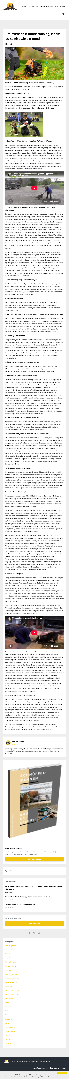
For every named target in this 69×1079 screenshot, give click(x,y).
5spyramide (9, 954)
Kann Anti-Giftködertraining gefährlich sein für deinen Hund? (27, 897)
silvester (8, 1015)
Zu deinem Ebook (34, 859)
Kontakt (62, 6)
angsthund (9, 958)
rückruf (8, 1007)
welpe (7, 1035)
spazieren (8, 1019)
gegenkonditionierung (13, 974)
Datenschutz (54, 1068)
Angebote (25, 6)
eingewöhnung (10, 962)
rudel (7, 1003)
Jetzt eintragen (34, 924)
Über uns (35, 6)
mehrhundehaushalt (12, 995)
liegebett (8, 986)
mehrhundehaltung (12, 991)
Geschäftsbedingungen (40, 1068)
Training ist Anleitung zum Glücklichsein (20, 905)
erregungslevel (10, 966)
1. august (8, 950)
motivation (9, 999)
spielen (7, 1023)
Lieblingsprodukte (46, 6)
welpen (8, 1039)
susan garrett (10, 1031)
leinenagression (11, 982)
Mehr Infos (56, 1077)
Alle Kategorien (10, 946)
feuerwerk (9, 970)
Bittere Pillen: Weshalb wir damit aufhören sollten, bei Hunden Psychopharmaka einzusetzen (34, 887)
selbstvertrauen (10, 1011)
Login (63, 14)
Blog (56, 6)
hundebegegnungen (12, 978)
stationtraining (10, 1027)
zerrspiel (8, 1043)
